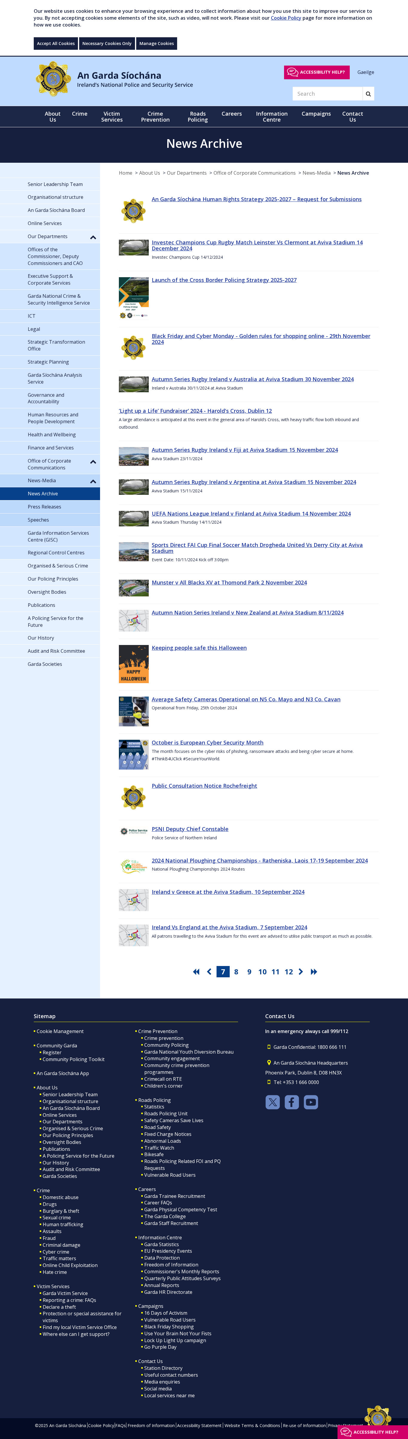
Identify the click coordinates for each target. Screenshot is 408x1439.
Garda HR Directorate (168, 1292)
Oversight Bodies (62, 1142)
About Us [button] (53, 116)
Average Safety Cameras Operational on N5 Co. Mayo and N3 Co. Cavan (246, 699)
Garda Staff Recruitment (171, 1223)
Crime (43, 1190)
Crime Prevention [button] (155, 116)
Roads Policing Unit (166, 1113)
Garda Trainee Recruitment (174, 1196)
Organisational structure (70, 1101)
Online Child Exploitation (70, 1265)
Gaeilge (366, 72)
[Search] (368, 93)
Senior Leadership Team (70, 1094)
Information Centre (160, 1237)
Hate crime (55, 1272)
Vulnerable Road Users (170, 1175)
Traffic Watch (159, 1148)
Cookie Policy (286, 18)
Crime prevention (163, 1038)
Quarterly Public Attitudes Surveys (182, 1278)
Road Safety (157, 1127)
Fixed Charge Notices (167, 1134)
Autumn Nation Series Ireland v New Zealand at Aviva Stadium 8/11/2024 (247, 612)
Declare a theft (59, 1307)
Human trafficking (63, 1224)
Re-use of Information (304, 1425)
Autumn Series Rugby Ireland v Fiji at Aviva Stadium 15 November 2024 (245, 449)
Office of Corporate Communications (255, 173)
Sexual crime (57, 1217)
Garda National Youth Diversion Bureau (189, 1052)
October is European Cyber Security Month (207, 742)
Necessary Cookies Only (107, 43)
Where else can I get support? (76, 1334)
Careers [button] (232, 113)
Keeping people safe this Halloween (199, 647)
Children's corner (163, 1086)
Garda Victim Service (65, 1293)
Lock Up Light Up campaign (175, 1340)
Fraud (49, 1238)
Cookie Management (60, 1031)
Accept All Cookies (56, 43)
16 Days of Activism (165, 1313)
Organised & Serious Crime (73, 1128)
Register (52, 1052)
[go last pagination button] (315, 971)
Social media (158, 1388)
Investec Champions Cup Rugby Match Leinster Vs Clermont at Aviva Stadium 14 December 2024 (257, 245)
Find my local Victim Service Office (80, 1327)
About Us (149, 173)
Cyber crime (56, 1252)
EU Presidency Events (168, 1251)
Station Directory (163, 1368)
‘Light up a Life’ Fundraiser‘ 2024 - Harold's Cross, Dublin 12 (195, 410)
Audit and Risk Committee (71, 1169)
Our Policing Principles (68, 1135)
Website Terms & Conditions (252, 1425)
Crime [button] (80, 113)
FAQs (120, 1425)
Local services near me (169, 1395)
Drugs (50, 1204)
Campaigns (150, 1306)
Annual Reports (161, 1285)
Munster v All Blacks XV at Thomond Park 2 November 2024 (229, 582)
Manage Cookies (156, 43)
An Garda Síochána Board (71, 1108)
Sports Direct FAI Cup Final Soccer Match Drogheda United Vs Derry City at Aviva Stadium (257, 547)
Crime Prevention (157, 1031)
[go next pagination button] (302, 971)
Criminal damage (61, 1245)
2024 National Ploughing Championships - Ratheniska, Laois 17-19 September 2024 (260, 860)
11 (276, 971)
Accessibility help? (322, 72)
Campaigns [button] (316, 113)
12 (289, 971)
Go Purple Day (160, 1347)
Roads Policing (154, 1100)
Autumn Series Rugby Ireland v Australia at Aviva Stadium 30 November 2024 (253, 379)
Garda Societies (60, 1176)
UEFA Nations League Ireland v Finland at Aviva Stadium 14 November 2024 (251, 513)
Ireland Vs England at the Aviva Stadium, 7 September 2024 (229, 927)
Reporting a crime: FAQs (69, 1300)
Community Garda (57, 1045)
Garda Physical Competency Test (180, 1209)
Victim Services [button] (112, 116)
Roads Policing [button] (198, 116)
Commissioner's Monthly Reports (181, 1271)
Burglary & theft (61, 1211)
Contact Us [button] (352, 116)
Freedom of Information (171, 1264)
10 (262, 971)
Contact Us (150, 1361)
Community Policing (166, 1045)
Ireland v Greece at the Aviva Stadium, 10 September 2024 (228, 891)
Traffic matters (59, 1258)
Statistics (154, 1106)
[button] (93, 237)
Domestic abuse (61, 1197)
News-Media (317, 173)
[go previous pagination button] (210, 971)
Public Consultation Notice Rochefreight (204, 785)
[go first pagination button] (197, 971)
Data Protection (162, 1258)
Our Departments (187, 173)
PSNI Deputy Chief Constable (190, 828)
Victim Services (53, 1286)
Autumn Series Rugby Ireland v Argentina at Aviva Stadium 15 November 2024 (254, 482)
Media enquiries (162, 1381)
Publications (56, 1149)
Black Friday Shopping (169, 1326)
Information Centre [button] (272, 116)
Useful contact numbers (171, 1375)
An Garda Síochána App (63, 1073)
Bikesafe (154, 1154)
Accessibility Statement (199, 1425)
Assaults (52, 1231)
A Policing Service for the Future (78, 1156)
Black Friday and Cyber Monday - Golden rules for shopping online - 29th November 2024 (261, 338)
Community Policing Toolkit (74, 1059)
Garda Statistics (161, 1244)
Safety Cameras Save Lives (173, 1120)
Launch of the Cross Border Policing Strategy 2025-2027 (224, 279)
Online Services (60, 1115)
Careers (147, 1189)
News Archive (353, 173)
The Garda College (165, 1216)
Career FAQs (158, 1202)
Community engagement (172, 1058)
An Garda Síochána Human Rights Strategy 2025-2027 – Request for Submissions (257, 199)
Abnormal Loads (162, 1141)
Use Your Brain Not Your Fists (177, 1333)
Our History (56, 1162)
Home (125, 173)
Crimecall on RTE (163, 1079)
